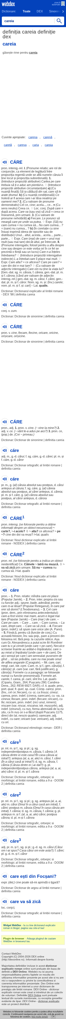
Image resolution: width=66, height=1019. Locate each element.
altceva (33, 262)
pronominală (31, 675)
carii (28, 679)
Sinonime (55, 11)
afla (52, 245)
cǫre (23, 665)
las (16, 659)
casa (30, 755)
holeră (5, 198)
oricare (43, 332)
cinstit (20, 645)
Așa (56, 639)
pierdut (36, 185)
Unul (19, 235)
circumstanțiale (36, 188)
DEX (40, 11)
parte (57, 235)
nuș (28, 708)
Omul (37, 807)
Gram (16, 682)
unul (51, 238)
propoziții (21, 181)
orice (40, 629)
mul (23, 804)
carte (4, 531)
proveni (55, 635)
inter (39, 599)
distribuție (7, 235)
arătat (30, 649)
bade (33, 602)
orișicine (19, 336)
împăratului (44, 649)
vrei (3, 609)
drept (11, 626)
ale (37, 758)
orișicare (6, 336)
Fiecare (36, 218)
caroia (49, 145)
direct (4, 715)
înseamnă (7, 215)
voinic (19, 616)
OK (53, 1016)
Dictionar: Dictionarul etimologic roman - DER (30, 727)
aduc (23, 185)
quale (51, 685)
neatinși (47, 198)
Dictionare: (9, 11)
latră (41, 564)
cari (27, 285)
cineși (54, 692)
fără (20, 639)
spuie (26, 629)
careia (33, 52)
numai (5, 675)
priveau (28, 434)
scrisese (6, 649)
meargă (6, 221)
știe (46, 629)
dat (11, 272)
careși (50, 689)
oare (7, 228)
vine (41, 427)
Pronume (33, 168)
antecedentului (47, 612)
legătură (40, 171)
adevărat (44, 602)
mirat (8, 652)
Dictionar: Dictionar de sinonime (22, 316)
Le (43, 218)
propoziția (7, 174)
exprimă (15, 231)
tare (21, 241)
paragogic (37, 672)
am (29, 185)
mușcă (53, 564)
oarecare (43, 695)
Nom (31, 282)
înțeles (56, 251)
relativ (44, 168)
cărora (10, 275)
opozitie (38, 231)
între (49, 171)
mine (51, 427)
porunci (51, 218)
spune (25, 602)
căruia (57, 174)
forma (36, 708)
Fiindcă (11, 632)
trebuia (5, 185)
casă (18, 761)
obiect (32, 527)
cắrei (57, 758)
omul (58, 659)
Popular (7, 599)
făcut (31, 712)
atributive (34, 181)
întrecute (50, 241)
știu (3, 712)
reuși (28, 534)
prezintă (6, 251)
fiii (48, 642)
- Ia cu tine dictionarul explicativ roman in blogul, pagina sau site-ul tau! (29, 926)
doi (14, 265)
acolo (19, 531)
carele (58, 282)
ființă (18, 251)
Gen (5, 272)
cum (13, 310)
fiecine (33, 332)
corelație (43, 228)
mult (4, 241)
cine (32, 204)
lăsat (17, 606)
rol (55, 168)
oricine (53, 332)
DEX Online (34, 995)
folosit (33, 245)
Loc (36, 208)
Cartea (45, 181)
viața (55, 269)
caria (35, 145)
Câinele (29, 564)
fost (12, 616)
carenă (47, 137)
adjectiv (6, 269)
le (60, 191)
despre (59, 245)
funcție (9, 602)
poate (50, 659)
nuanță (5, 191)
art (54, 675)
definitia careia (25, 294)
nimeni (50, 702)
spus (14, 850)
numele (47, 174)
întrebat (24, 258)
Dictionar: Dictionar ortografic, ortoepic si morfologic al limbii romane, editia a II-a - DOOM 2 (32, 780)
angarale (19, 662)
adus (32, 431)
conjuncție (8, 171)
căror (23, 282)
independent (9, 751)
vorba (36, 248)
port (3, 689)
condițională (46, 194)
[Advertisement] (33, 92)
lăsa (38, 198)
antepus (6, 488)
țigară (54, 882)
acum (41, 616)
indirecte (6, 258)
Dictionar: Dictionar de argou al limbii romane (30, 887)
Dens (4, 685)
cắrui (47, 758)
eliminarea (30, 612)
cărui (41, 279)
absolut (31, 485)
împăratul (21, 652)
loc (3, 907)
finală (14, 191)
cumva (12, 225)
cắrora (33, 768)
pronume (48, 201)
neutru (12, 208)
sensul (11, 655)
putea (37, 221)
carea (16, 679)
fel (53, 248)
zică (47, 211)
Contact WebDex (11, 953)
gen (46, 272)
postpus (47, 485)
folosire (17, 635)
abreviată (46, 708)
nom (4, 285)
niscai (21, 705)
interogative (54, 255)
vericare (42, 718)
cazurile (39, 639)
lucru (34, 251)
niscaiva (32, 705)
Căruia (15, 765)
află (39, 174)
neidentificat (9, 564)
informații (7, 527)
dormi (14, 609)
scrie (43, 642)
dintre (13, 755)
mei (14, 201)
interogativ (21, 245)
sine (56, 228)
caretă (8, 145)
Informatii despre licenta (40, 959)
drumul (13, 194)
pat (62, 606)
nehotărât (20, 218)
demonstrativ (9, 204)
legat (51, 616)
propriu (48, 599)
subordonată (38, 178)
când (20, 275)
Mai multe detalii (40, 1016)
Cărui (59, 847)
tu (9, 645)
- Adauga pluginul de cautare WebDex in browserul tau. (29, 940)
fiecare (22, 332)
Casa (22, 850)
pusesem (52, 655)
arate (4, 194)
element (25, 171)
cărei (51, 279)
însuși (5, 231)
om (36, 269)
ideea (24, 231)
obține (52, 524)
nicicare (11, 702)
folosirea (6, 639)
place (41, 258)
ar (11, 198)
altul (27, 235)
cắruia (37, 751)
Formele (18, 672)
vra (38, 211)
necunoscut (43, 527)
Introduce (8, 181)
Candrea (53, 682)
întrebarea (7, 255)
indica (46, 560)
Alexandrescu (21, 642)
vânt (20, 431)
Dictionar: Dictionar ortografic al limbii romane (30, 465)
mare (33, 616)
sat (45, 191)
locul (10, 178)
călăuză (32, 191)
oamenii (6, 201)
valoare (33, 201)
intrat (4, 758)
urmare (25, 215)
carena (32, 137)
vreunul (15, 708)
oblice (49, 639)
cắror (10, 771)
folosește (30, 524)
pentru (42, 245)
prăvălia (24, 659)
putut (36, 642)
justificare (47, 669)
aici (43, 431)
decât (29, 241)
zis (55, 599)
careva (22, 145)
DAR (36, 685)
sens (4, 208)
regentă (20, 174)
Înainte (17, 649)
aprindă (43, 882)
